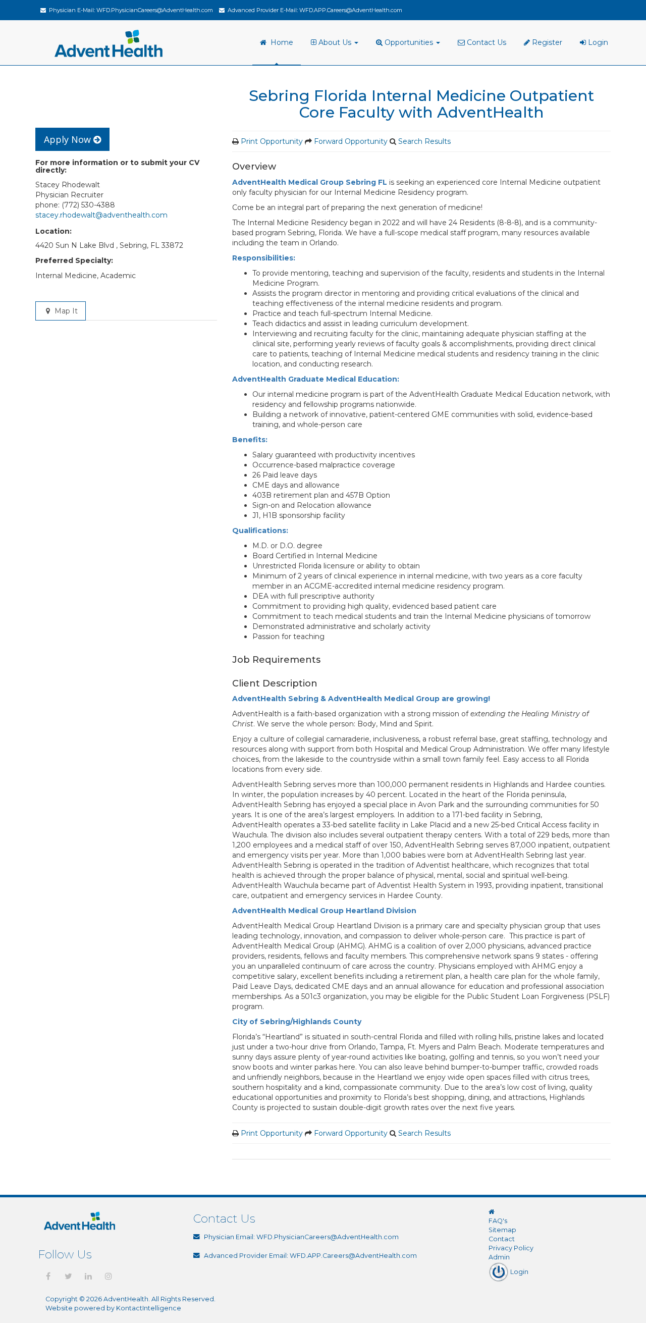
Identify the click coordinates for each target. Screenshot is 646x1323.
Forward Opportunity (351, 141)
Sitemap (502, 1230)
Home (279, 42)
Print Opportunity (272, 141)
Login (597, 42)
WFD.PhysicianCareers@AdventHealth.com (154, 10)
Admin (499, 1257)
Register (546, 42)
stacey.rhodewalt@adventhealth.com (101, 215)
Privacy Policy (511, 1248)
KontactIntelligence (148, 1308)
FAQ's (498, 1221)
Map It (65, 310)
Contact (502, 1239)
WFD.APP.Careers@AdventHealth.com (350, 10)
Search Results (424, 141)
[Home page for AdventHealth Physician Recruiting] (492, 1211)
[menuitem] (335, 43)
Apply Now (68, 139)
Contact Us (485, 42)
